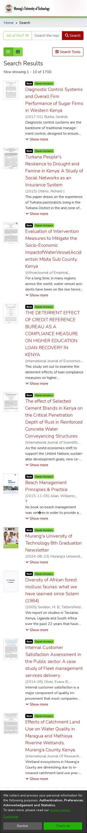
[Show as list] (8, 51)
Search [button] (75, 35)
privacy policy (60, 810)
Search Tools (70, 51)
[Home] (26, 8)
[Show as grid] (18, 51)
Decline (22, 826)
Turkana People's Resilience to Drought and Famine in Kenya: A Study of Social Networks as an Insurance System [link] (54, 171)
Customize (10, 816)
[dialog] (43, 812)
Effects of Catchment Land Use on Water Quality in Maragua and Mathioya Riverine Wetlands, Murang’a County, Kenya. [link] (52, 736)
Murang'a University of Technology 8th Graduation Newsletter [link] (53, 543)
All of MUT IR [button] (17, 35)
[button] (36, 139)
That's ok (63, 826)
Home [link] (9, 22)
